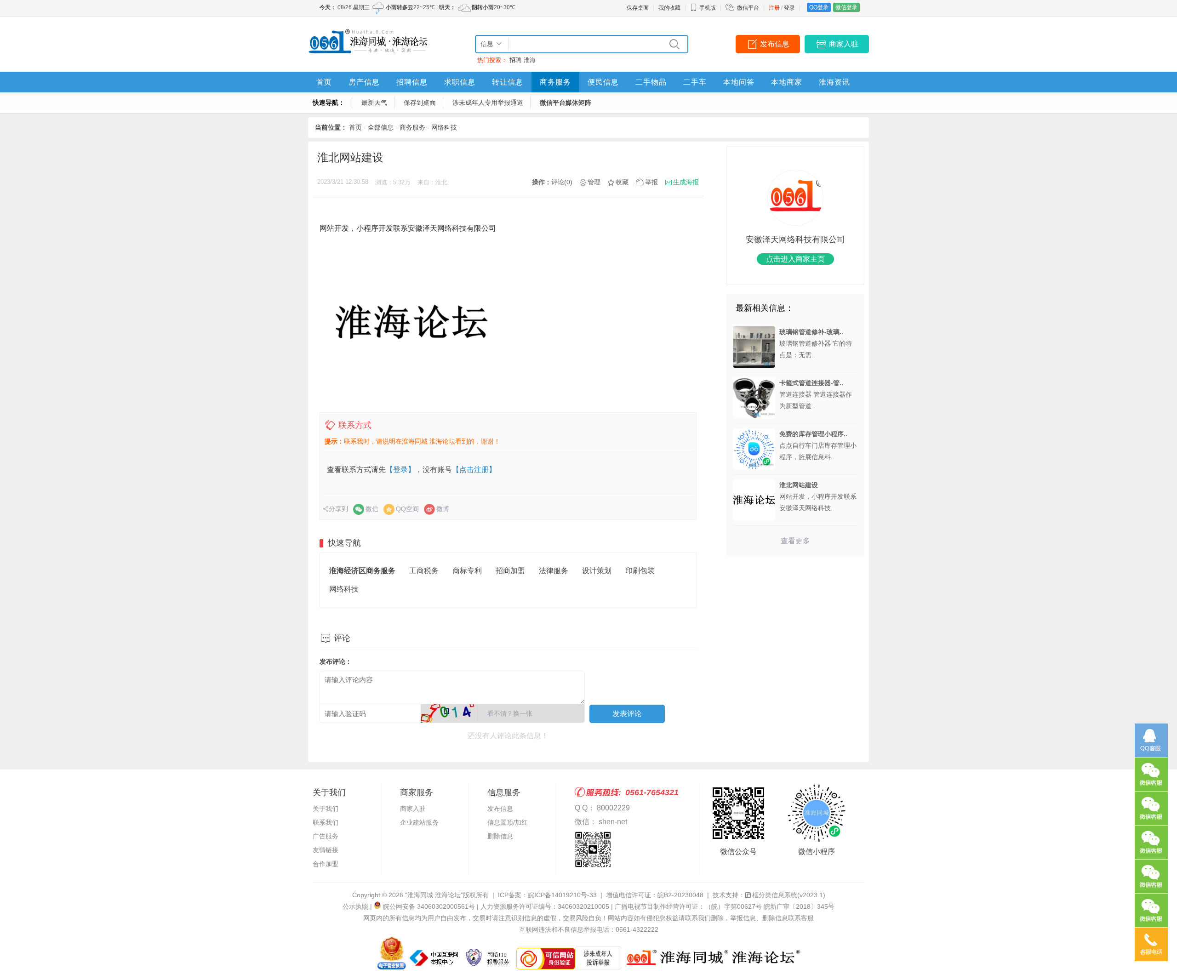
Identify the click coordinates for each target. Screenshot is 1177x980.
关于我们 (325, 808)
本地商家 (786, 82)
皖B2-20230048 (680, 895)
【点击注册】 (474, 469)
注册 (774, 8)
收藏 (622, 182)
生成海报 (686, 182)
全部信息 (381, 127)
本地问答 (738, 82)
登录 (789, 8)
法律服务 (553, 571)
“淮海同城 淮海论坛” (434, 895)
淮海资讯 (834, 82)
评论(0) (561, 182)
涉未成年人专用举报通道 (487, 102)
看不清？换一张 (509, 713)
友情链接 (325, 850)
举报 (651, 182)
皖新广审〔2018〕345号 (799, 906)
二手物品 (651, 82)
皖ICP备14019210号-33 (562, 895)
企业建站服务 (419, 822)
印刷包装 (640, 571)
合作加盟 (325, 863)
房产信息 (364, 82)
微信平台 (748, 8)
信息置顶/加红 (507, 822)
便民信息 (603, 82)
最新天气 (374, 102)
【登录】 (400, 469)
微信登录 (846, 7)
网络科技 (444, 127)
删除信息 (500, 836)
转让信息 (507, 82)
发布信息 (774, 44)
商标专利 (467, 571)
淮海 (530, 60)
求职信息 (459, 82)
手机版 (707, 8)
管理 (594, 182)
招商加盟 (510, 571)
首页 (324, 82)
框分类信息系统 (788, 895)
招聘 (515, 60)
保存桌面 (638, 8)
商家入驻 (843, 44)
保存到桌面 (420, 102)
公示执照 (355, 906)
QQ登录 (818, 7)
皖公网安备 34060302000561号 (429, 906)
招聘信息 (412, 82)
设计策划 (596, 571)
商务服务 (555, 82)
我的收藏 (669, 8)
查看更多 (795, 541)
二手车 (695, 82)
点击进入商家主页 (795, 259)
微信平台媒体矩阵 (565, 102)
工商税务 (424, 571)
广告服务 (325, 836)
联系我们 (325, 822)
